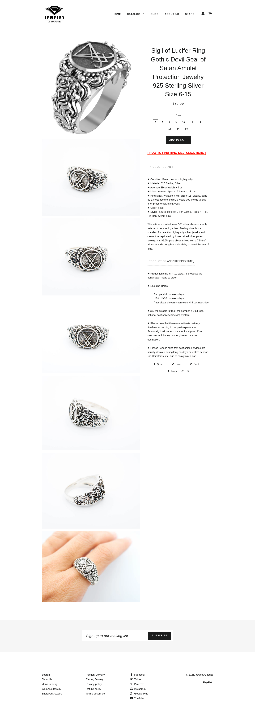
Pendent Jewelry (95, 674)
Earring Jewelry (95, 679)
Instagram (140, 688)
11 (191, 122)
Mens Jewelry (50, 684)
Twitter (137, 679)
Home (117, 14)
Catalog (134, 14)
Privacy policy (94, 684)
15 (186, 128)
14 (178, 128)
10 (183, 122)
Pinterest (138, 684)
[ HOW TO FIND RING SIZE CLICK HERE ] (176, 152)
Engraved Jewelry (52, 693)
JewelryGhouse (204, 674)
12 (199, 122)
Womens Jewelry (51, 688)
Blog (155, 14)
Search (191, 14)
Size (178, 115)
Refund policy (93, 688)
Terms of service (95, 693)
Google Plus (141, 693)
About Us (172, 14)
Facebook (139, 674)
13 (169, 128)
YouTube (139, 698)
